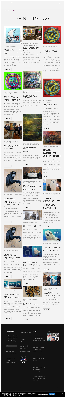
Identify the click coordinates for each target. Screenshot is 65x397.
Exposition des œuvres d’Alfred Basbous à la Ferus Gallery (39, 340)
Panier (21, 341)
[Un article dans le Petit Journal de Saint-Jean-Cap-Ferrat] (32, 127)
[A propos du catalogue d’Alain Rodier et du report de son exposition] (13, 81)
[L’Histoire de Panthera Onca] (32, 291)
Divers (11, 92)
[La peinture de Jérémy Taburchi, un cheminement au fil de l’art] (13, 35)
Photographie (35, 43)
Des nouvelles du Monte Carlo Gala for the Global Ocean (32, 264)
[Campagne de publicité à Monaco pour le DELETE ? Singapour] (52, 235)
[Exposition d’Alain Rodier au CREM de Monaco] (52, 35)
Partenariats (30, 182)
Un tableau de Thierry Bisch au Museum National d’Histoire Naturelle (12, 256)
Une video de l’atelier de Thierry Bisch (32, 225)
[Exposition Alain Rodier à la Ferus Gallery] (32, 80)
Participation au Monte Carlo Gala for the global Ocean (51, 294)
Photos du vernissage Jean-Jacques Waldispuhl (12, 147)
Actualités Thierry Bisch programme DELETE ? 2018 (12, 297)
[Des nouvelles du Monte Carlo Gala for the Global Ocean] (32, 251)
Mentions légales (10, 351)
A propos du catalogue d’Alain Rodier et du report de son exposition (12, 98)
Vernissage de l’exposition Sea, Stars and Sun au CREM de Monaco (39, 378)
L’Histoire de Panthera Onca (30, 303)
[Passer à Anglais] (13, 11)
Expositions (25, 43)
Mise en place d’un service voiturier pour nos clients (39, 364)
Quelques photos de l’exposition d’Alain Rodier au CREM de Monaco (31, 48)
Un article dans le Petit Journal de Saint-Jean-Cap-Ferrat (30, 149)
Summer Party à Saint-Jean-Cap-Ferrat (39, 372)
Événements (35, 41)
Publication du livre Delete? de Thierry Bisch (38, 335)
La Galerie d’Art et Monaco (25, 332)
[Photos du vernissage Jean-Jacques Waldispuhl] (13, 130)
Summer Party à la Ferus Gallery (38, 359)
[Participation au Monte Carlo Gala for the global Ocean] (52, 279)
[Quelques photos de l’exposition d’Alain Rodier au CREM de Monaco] (32, 33)
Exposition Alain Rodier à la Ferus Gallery (30, 96)
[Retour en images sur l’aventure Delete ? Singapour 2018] (32, 173)
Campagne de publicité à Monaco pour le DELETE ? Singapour (52, 249)
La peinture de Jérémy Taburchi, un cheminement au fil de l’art (13, 51)
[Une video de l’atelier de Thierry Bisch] (32, 215)
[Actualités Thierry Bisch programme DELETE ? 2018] (13, 284)
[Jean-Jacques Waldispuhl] (52, 138)
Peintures (14, 46)
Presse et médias (35, 144)
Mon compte (22, 339)
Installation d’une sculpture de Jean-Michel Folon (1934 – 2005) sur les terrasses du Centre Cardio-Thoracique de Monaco (39, 351)
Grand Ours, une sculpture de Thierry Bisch (39, 368)
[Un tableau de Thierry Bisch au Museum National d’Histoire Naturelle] (13, 236)
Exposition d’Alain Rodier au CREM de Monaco (50, 52)
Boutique (22, 337)
